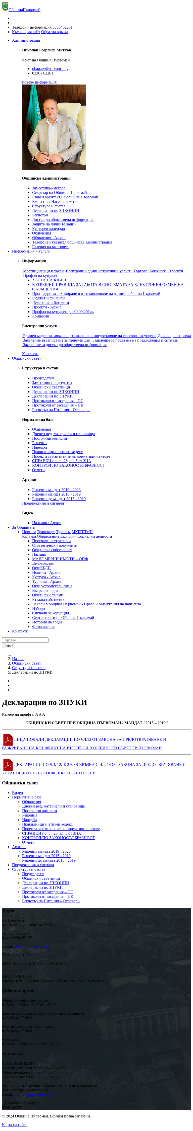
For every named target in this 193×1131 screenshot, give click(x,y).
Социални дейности (94, 536)
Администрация (26, 40)
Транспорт (46, 532)
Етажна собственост (49, 599)
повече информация (39, 82)
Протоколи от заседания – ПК (57, 405)
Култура (29, 536)
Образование (48, 536)
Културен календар (48, 228)
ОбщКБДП (41, 568)
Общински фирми (47, 595)
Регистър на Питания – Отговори (61, 410)
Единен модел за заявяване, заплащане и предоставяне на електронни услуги (89, 336)
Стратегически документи (54, 545)
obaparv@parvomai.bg (50, 68)
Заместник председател (52, 382)
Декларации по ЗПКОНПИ (55, 210)
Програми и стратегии (51, 541)
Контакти (30, 354)
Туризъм (63, 532)
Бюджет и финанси (48, 298)
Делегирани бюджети (50, 302)
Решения (39, 443)
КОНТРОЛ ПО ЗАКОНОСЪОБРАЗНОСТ (68, 465)
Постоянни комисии (49, 438)
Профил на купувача (41, 275)
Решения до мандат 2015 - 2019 (59, 499)
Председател (43, 378)
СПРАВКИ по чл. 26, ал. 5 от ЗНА (61, 461)
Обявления (41, 233)
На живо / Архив (46, 523)
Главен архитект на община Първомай (65, 197)
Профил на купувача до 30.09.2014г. (63, 311)
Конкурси (158, 271)
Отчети (38, 470)
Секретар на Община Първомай (59, 192)
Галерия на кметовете (50, 247)
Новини (29, 532)
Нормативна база (26, 797)
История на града (47, 622)
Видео (17, 792)
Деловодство (43, 563)
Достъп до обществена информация (62, 219)
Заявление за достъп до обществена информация (65, 345)
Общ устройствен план (52, 586)
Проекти (175, 271)
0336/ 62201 (63, 27)
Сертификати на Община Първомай (63, 617)
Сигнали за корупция (50, 613)
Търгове (140, 271)
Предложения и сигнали (43, 503)
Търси (8, 645)
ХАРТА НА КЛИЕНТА (52, 280)
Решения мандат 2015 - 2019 (56, 494)
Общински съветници (51, 387)
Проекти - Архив (47, 307)
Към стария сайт (26, 32)
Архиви (19, 847)
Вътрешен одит (45, 590)
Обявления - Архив (49, 237)
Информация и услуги (31, 251)
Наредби (39, 447)
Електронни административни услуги (98, 271)
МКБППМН (82, 532)
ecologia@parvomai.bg (32, 1094)
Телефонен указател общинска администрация (72, 242)
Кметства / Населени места (55, 201)
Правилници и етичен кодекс (57, 452)
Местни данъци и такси (43, 271)
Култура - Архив (46, 577)
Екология (68, 536)
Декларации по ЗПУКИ (52, 396)
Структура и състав (49, 206)
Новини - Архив (46, 572)
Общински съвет (26, 358)
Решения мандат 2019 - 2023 (56, 490)
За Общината (23, 527)
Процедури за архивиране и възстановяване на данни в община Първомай (96, 293)
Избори (38, 608)
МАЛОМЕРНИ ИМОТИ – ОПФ (60, 559)
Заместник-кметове (48, 188)
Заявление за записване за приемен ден (56, 340)
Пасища (39, 554)
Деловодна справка (174, 336)
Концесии (40, 316)
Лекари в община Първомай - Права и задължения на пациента (86, 604)
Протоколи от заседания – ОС (57, 400)
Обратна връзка (54, 32)
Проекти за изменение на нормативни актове (71, 456)
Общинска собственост (52, 550)
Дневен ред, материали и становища (63, 434)
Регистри (40, 215)
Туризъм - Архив (46, 581)
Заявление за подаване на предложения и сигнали (135, 340)
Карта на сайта (14, 1124)
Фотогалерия (43, 626)
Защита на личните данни (54, 224)
